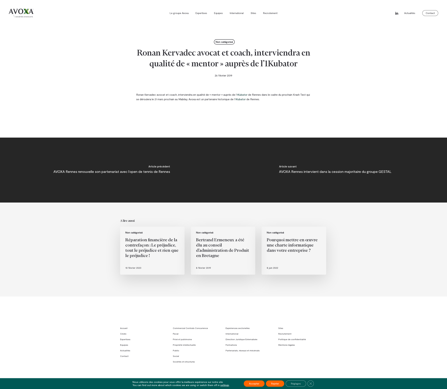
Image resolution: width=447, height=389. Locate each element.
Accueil (123, 328)
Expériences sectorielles (238, 328)
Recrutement (284, 333)
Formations (231, 345)
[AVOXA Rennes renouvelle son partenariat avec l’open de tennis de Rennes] (112, 170)
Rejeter (275, 383)
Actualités (125, 350)
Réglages (296, 383)
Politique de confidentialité (292, 339)
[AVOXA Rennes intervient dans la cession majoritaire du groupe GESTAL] (335, 170)
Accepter (254, 383)
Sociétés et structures (184, 361)
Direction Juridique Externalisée (241, 339)
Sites (280, 328)
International (232, 333)
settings (224, 385)
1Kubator (242, 94)
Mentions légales (286, 345)
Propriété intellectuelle (184, 345)
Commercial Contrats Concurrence (190, 328)
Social (176, 356)
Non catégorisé (224, 41)
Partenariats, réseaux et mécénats (243, 350)
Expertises (125, 339)
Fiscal (175, 333)
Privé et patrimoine (182, 339)
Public (176, 350)
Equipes (124, 345)
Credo (123, 333)
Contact (124, 356)
